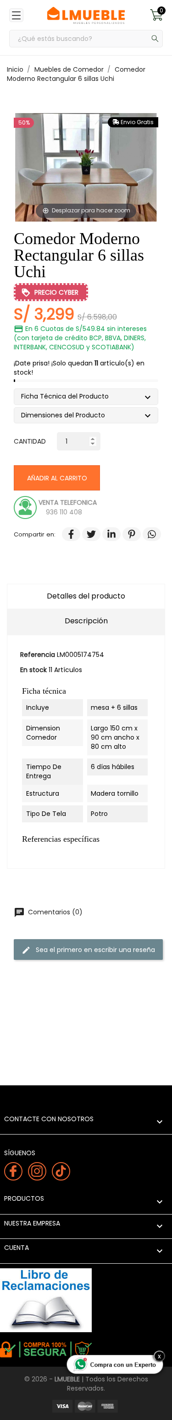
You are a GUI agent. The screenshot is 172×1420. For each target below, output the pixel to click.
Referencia (37, 654)
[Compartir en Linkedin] (107, 534)
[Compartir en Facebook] (66, 534)
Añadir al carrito (57, 478)
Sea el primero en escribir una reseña (88, 949)
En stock (33, 669)
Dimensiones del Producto (66, 416)
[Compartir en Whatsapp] (147, 534)
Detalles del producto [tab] (86, 596)
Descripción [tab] (86, 621)
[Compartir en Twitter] (87, 534)
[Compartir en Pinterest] (127, 534)
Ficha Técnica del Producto (68, 397)
